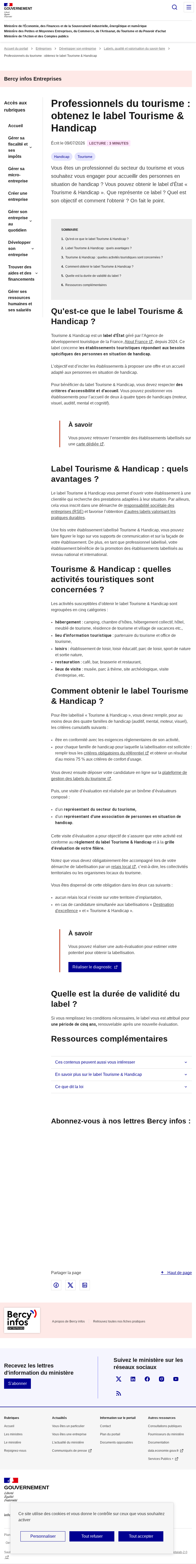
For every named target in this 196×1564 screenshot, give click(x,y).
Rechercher (174, 7)
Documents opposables (116, 1442)
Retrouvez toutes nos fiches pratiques (119, 1321)
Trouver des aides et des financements (21, 273)
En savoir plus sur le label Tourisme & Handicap (98, 1074)
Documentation (158, 1442)
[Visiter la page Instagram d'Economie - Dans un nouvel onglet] (161, 1379)
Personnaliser (43, 1536)
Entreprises (44, 48)
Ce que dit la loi (69, 1087)
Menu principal (189, 7)
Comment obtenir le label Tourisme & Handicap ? (99, 266)
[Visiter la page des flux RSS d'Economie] (119, 1393)
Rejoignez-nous (15, 1450)
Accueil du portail (16, 48)
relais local (121, 867)
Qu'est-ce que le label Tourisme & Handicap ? (97, 239)
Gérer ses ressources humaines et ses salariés (20, 300)
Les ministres (13, 1434)
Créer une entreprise (18, 196)
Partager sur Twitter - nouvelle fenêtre (70, 1285)
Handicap (61, 157)
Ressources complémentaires (86, 285)
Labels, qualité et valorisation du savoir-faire (134, 48)
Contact (105, 1426)
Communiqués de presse (69, 1450)
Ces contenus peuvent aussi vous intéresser (95, 1062)
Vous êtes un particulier (68, 1426)
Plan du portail (110, 1434)
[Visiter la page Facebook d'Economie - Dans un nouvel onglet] (147, 1379)
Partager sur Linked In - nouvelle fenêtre (85, 1285)
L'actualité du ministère (68, 1442)
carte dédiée (87, 444)
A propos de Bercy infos (68, 1321)
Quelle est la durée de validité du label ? (93, 276)
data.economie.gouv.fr (163, 1450)
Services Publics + (161, 1459)
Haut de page (179, 1273)
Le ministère (12, 1442)
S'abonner (17, 1383)
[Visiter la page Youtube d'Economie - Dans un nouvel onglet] (176, 1379)
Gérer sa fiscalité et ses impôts (18, 147)
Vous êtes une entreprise (69, 1434)
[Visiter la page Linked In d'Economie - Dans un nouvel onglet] (133, 1379)
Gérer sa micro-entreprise (18, 175)
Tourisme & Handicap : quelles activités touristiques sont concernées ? (114, 257)
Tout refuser (92, 1536)
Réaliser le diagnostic (92, 967)
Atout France (136, 342)
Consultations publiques (165, 1426)
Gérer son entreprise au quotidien (18, 221)
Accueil (15, 126)
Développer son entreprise (77, 48)
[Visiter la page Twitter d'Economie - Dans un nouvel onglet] (119, 1379)
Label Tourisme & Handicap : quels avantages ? (98, 248)
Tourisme (85, 157)
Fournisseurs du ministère (166, 1434)
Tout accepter (141, 1536)
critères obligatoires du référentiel (114, 753)
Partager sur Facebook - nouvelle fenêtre (56, 1285)
